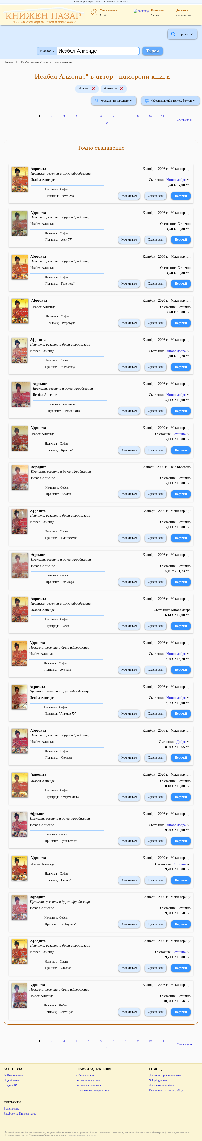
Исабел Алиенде (43, 180)
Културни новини (93, 1)
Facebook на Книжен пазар (20, 1113)
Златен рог (66, 1012)
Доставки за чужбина (162, 1085)
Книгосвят (109, 1)
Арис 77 (66, 239)
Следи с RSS (11, 1085)
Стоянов (66, 968)
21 (107, 123)
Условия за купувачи (89, 1080)
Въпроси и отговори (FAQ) (166, 1090)
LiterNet (78, 1)
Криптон (66, 450)
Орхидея (66, 757)
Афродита (38, 169)
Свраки (65, 880)
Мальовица (68, 367)
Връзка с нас (11, 1108)
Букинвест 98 (69, 538)
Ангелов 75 (67, 713)
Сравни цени (155, 195)
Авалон (66, 494)
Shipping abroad (158, 1080)
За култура (122, 1)
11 (162, 116)
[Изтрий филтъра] (93, 89)
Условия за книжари (88, 1085)
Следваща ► (185, 120)
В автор (45, 51)
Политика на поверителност (93, 1090)
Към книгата (129, 195)
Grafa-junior (68, 924)
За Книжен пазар (14, 1075)
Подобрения (11, 1080)
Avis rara (65, 669)
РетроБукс (67, 195)
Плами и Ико (72, 411)
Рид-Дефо (68, 582)
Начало (8, 62)
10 (150, 116)
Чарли (65, 626)
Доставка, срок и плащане (165, 1075)
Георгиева (67, 283)
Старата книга (70, 797)
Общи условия (85, 1075)
